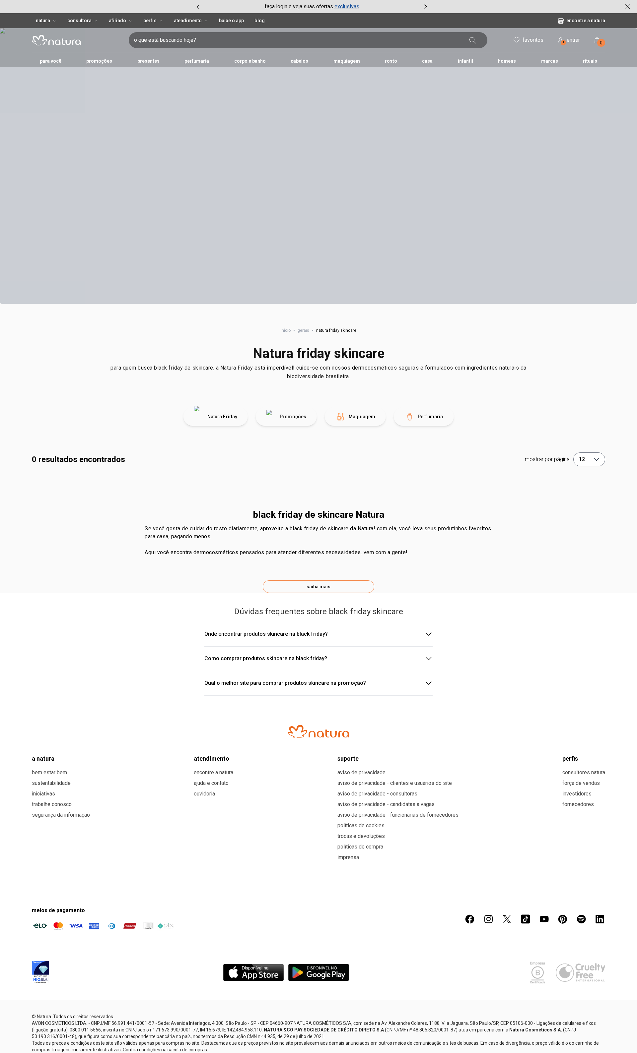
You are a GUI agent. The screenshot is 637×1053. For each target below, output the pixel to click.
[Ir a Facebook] (469, 919)
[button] (318, 166)
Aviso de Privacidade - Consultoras (377, 793)
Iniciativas (43, 793)
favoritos (533, 40)
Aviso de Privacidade (361, 772)
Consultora (79, 20)
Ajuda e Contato (211, 783)
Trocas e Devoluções (361, 836)
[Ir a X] (507, 919)
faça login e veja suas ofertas (299, 6)
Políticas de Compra (360, 847)
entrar (571, 41)
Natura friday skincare (319, 353)
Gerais (303, 330)
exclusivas (346, 6)
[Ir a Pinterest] (562, 919)
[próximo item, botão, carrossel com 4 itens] (425, 6)
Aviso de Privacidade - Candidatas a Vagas (386, 804)
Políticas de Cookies (361, 825)
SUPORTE (348, 758)
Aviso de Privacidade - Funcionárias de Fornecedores (398, 815)
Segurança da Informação (61, 815)
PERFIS (570, 758)
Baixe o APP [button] (231, 20)
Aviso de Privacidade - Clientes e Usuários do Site (394, 783)
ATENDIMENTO (211, 758)
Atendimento (188, 20)
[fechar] (628, 7)
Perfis (150, 20)
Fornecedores (578, 804)
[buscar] (473, 40)
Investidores (577, 793)
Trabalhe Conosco (52, 804)
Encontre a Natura (585, 20)
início (286, 330)
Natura (43, 20)
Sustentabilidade (51, 783)
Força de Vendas (581, 783)
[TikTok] (525, 919)
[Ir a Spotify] (581, 919)
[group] (312, 7)
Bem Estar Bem (49, 772)
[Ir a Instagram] (488, 919)
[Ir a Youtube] (544, 919)
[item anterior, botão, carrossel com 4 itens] (198, 6)
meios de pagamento (58, 910)
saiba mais (318, 586)
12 (582, 459)
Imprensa (348, 857)
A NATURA (43, 758)
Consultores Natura (583, 772)
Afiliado (117, 20)
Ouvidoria (204, 793)
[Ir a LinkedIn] (600, 919)
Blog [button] (259, 20)
